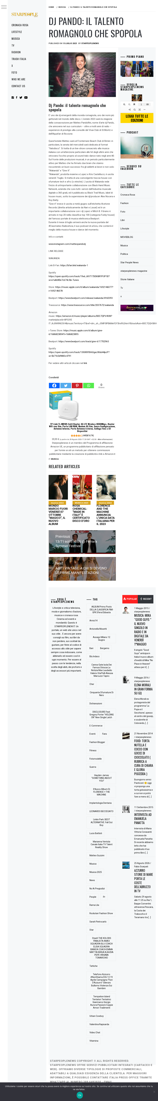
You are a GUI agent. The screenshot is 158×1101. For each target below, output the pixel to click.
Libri (123, 220)
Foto (14, 72)
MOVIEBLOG (127, 237)
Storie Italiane (127, 279)
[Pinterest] (77, 384)
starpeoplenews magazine (134, 271)
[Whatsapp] (88, 384)
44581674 (88, 435)
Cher (91, 684)
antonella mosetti (98, 629)
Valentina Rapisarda (99, 1024)
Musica (16, 38)
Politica (124, 254)
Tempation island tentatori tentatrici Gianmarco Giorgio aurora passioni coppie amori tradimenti (101, 1002)
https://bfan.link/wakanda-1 (74, 265)
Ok (79, 1095)
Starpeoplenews (90, 43)
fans (104, 734)
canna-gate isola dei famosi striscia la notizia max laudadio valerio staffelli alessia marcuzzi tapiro (101, 670)
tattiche (93, 966)
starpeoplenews (142, 611)
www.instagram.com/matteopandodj (67, 244)
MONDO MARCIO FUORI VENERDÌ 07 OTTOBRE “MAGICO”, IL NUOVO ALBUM (58, 514)
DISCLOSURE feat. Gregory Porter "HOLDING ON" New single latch (101, 715)
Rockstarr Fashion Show (101, 913)
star (91, 930)
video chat (94, 1032)
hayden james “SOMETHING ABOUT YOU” (101, 778)
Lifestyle (17, 32)
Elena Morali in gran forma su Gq (143, 689)
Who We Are (18, 79)
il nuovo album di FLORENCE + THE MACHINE (101, 792)
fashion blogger (97, 742)
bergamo (104, 648)
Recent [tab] (147, 599)
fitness (92, 750)
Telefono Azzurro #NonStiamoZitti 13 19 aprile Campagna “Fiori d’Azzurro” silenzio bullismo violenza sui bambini (101, 981)
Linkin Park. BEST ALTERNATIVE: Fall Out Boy (101, 822)
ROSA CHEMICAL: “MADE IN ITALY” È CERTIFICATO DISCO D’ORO (81, 512)
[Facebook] (54, 384)
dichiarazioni (95, 703)
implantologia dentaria (100, 803)
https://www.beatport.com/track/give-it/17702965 (83, 341)
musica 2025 (95, 872)
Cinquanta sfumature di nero (101, 693)
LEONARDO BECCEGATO (101, 811)
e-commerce (95, 725)
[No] (154, 1091)
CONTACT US (18, 86)
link (85, 363)
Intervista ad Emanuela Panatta (143, 818)
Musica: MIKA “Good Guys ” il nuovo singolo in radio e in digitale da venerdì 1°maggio (142, 629)
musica (92, 864)
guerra (92, 767)
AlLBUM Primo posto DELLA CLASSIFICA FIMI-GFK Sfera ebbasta (101, 609)
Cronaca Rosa (20, 25)
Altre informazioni (105, 439)
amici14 (93, 620)
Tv (13, 45)
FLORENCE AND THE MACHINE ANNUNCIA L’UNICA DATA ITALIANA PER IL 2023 (106, 514)
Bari (91, 648)
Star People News (130, 262)
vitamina (93, 1041)
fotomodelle (95, 759)
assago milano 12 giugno (101, 638)
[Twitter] (65, 384)
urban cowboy (96, 1016)
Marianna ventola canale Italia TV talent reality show (101, 844)
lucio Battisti (95, 833)
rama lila (94, 905)
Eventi (92, 734)
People (92, 897)
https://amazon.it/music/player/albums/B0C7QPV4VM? (84, 316)
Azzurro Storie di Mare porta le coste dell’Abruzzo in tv (143, 880)
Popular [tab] (131, 599)
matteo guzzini (96, 855)
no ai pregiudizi (97, 888)
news (92, 880)
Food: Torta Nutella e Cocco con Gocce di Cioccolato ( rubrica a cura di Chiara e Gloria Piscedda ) (143, 757)
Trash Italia (19, 59)
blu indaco (94, 656)
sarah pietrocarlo (97, 921)
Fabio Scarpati (141, 866)
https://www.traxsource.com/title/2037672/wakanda (87, 305)
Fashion (16, 52)
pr (104, 897)
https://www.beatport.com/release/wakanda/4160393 (85, 298)
